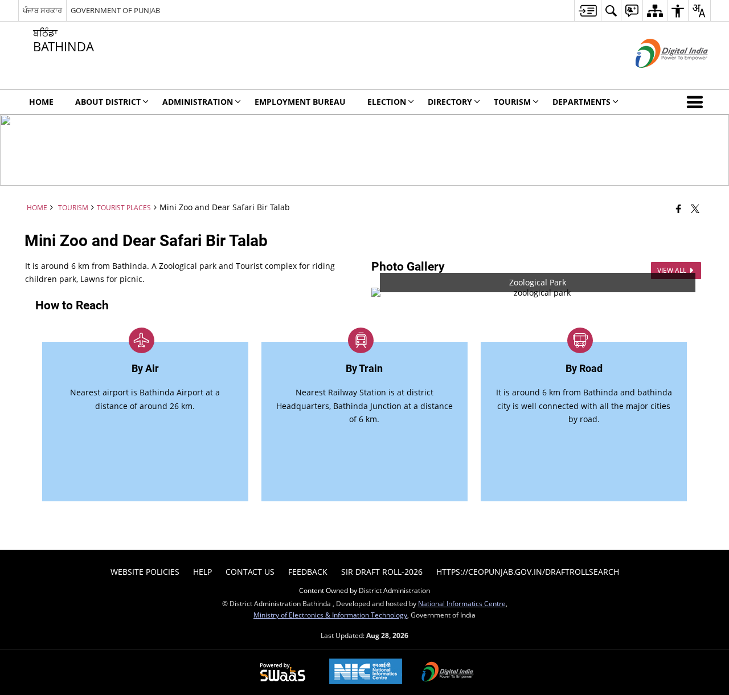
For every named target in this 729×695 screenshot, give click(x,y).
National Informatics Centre (462, 603)
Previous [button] (382, 292)
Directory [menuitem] (450, 101)
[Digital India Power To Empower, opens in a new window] (447, 673)
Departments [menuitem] (581, 101)
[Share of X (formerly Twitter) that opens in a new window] (695, 208)
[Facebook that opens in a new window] (678, 208)
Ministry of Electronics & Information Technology (330, 614)
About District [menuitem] (108, 101)
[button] (697, 102)
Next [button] (692, 292)
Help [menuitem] (202, 571)
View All (672, 270)
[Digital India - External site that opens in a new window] (657, 77)
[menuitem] (587, 10)
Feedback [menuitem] (307, 571)
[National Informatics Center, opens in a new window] (366, 672)
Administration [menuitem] (197, 101)
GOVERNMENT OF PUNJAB (115, 10)
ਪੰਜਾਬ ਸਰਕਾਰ (42, 10)
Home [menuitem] (41, 101)
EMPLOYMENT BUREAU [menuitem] (300, 101)
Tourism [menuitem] (512, 101)
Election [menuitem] (386, 101)
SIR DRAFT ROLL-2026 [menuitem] (382, 571)
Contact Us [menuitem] (250, 571)
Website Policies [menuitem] (144, 571)
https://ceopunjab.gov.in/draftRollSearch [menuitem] (527, 571)
